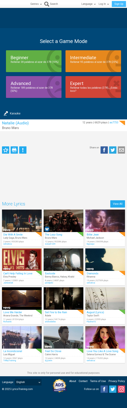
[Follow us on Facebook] (104, 389)
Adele (48, 315)
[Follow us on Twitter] (112, 389)
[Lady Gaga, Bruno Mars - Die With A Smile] (22, 221)
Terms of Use (98, 381)
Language (87, 3)
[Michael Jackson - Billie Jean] (105, 221)
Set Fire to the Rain (56, 312)
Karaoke (15, 113)
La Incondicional (12, 351)
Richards (7, 322)
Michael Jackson (95, 237)
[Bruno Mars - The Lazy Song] (63, 221)
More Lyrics (13, 204)
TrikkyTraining (9, 360)
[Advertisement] (63, 18)
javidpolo (49, 283)
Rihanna (91, 276)
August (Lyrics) (95, 312)
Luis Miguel (9, 354)
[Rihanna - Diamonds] (105, 259)
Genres (34, 3)
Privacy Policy (116, 381)
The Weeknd (25, 315)
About (72, 381)
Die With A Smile (13, 234)
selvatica (7, 244)
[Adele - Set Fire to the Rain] (63, 298)
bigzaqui (90, 244)
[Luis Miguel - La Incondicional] (22, 337)
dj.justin (48, 360)
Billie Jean (93, 234)
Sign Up (118, 3)
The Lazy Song (53, 234)
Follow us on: (91, 389)
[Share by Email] (121, 150)
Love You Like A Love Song (102, 351)
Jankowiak (8, 283)
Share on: (95, 147)
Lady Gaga (8, 237)
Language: (8, 382)
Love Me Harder (12, 312)
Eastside (50, 273)
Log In (102, 3)
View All (117, 203)
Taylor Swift (93, 315)
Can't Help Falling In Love (17, 273)
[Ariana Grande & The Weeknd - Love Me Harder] (22, 298)
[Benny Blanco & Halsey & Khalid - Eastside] (63, 259)
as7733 (114, 122)
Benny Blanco (52, 276)
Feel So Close (53, 351)
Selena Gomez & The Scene (101, 354)
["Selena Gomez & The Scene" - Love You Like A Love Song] (105, 337)
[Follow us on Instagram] (121, 389)
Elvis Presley (9, 276)
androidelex (50, 322)
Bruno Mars (10, 128)
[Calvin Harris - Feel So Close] (63, 337)
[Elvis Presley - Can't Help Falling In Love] (22, 259)
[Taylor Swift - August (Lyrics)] (105, 298)
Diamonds (92, 273)
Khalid (71, 276)
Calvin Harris (51, 354)
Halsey (63, 276)
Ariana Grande (10, 315)
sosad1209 (50, 244)
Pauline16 (91, 322)
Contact (83, 381)
